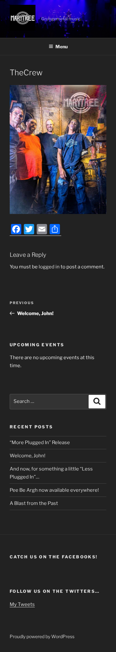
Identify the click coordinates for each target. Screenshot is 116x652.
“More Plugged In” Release (40, 442)
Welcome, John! (27, 456)
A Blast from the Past (34, 503)
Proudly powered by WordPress (42, 636)
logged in (49, 267)
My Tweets (22, 604)
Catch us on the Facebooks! (54, 556)
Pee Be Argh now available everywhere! (54, 490)
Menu (61, 46)
